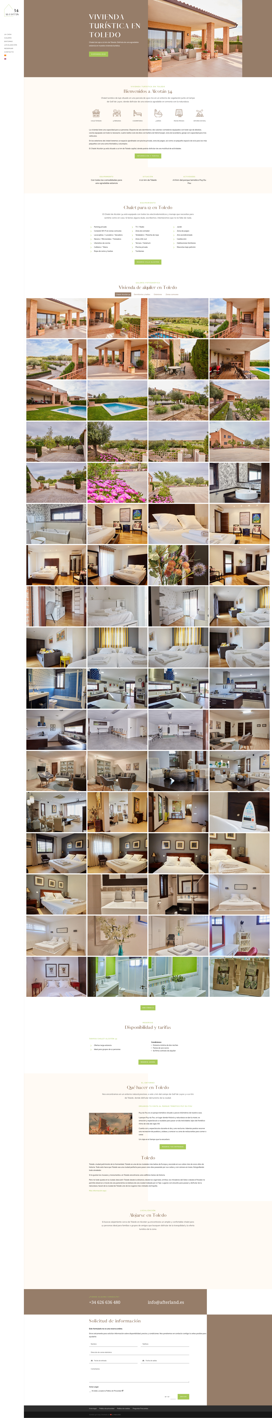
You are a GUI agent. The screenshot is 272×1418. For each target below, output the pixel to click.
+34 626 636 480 (104, 1302)
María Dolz (117, 1414)
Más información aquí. (98, 1191)
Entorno (8, 41)
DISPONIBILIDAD (98, 54)
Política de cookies (123, 1408)
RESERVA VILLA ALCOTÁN (148, 262)
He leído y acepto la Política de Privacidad (107, 1391)
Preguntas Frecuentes (140, 1408)
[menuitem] (14, 56)
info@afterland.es (166, 1302)
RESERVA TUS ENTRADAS (173, 1147)
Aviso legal (93, 1408)
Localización (10, 45)
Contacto (9, 52)
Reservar (8, 48)
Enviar (183, 1396)
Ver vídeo (147, 1008)
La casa (7, 34)
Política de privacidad (106, 1408)
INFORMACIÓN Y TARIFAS (148, 156)
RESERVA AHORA (148, 1062)
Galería (8, 38)
